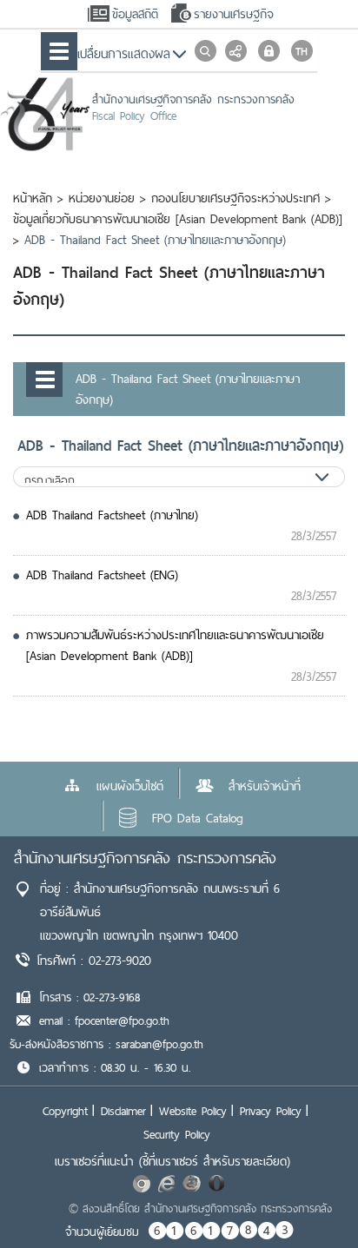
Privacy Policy (271, 1110)
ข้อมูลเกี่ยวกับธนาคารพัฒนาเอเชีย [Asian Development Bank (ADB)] (177, 218)
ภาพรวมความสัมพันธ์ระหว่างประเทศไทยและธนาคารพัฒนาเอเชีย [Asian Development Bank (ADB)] (175, 645)
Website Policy (193, 1110)
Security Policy (176, 1134)
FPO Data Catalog (197, 818)
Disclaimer (123, 1110)
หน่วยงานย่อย (102, 198)
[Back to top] (309, 1199)
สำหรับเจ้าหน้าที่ (265, 786)
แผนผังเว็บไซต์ (129, 786)
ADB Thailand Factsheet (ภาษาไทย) (112, 515)
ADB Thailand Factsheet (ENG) (102, 575)
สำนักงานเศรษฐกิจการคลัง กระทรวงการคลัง (145, 857)
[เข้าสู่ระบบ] (269, 51)
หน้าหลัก (32, 198)
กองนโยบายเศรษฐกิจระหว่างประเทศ (235, 198)
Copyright (65, 1110)
